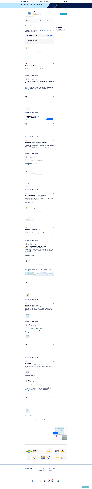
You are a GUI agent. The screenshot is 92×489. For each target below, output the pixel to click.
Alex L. (28, 397)
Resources (45, 1)
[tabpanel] (39, 224)
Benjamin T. (29, 344)
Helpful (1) (36, 112)
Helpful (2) (36, 59)
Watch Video (55, 433)
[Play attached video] (27, 273)
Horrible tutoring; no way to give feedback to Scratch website (36, 142)
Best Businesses (41, 470)
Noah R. (29, 260)
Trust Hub (40, 472)
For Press (50, 472)
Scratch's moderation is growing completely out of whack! (35, 399)
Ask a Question (61, 35)
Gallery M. (29, 380)
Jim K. (28, 96)
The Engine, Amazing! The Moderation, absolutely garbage (35, 246)
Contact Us (50, 470)
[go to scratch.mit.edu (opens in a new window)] (29, 13)
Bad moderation (28, 363)
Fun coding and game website (30, 284)
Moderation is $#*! (28, 327)
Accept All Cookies (85, 486)
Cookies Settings (74, 486)
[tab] (26, 26)
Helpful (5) (36, 136)
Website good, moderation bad (30, 65)
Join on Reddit (30, 6)
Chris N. (29, 324)
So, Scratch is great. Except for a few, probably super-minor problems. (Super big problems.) (39, 82)
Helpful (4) (36, 257)
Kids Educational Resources (44, 30)
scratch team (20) (29, 42)
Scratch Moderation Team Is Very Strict (32, 346)
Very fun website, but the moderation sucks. (33, 229)
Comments (27, 59)
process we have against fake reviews (41, 21)
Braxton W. (29, 243)
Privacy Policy (9, 487)
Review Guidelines (31, 21)
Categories (41, 1)
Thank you (32, 59)
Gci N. (28, 171)
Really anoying (28, 98)
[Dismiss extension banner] (52, 116)
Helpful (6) (36, 204)
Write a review (35, 35)
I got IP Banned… (28, 383)
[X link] (66, 470)
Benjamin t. (29, 78)
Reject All (79, 486)
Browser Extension (42, 468)
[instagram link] (66, 472)
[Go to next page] (44, 419)
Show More (28, 56)
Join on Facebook (24, 6)
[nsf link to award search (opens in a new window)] (58, 480)
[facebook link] (66, 469)
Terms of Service (13, 487)
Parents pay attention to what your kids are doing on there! (35, 195)
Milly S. (29, 47)
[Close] (91, 485)
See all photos (59, 441)
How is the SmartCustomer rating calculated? (46, 14)
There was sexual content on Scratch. (32, 125)
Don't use (27, 159)
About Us (48, 1)
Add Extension (50, 119)
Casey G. (29, 207)
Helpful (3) (36, 321)
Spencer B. (29, 123)
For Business (66, 1)
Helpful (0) (36, 75)
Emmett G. (29, 282)
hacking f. (29, 156)
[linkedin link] (66, 474)
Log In (70, 1)
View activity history (59, 32)
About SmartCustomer (52, 468)
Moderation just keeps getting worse (31, 305)
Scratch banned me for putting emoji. (31, 173)
